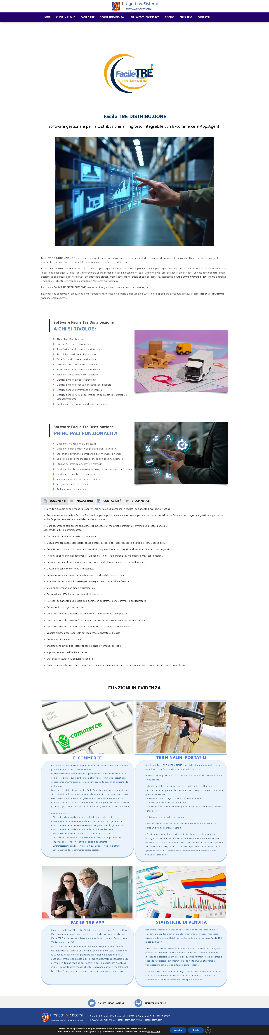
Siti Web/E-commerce (145, 17)
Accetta (178, 1030)
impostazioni (153, 1031)
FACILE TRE (88, 17)
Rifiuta (195, 1030)
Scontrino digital (112, 17)
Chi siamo (186, 17)
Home (47, 17)
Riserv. (169, 17)
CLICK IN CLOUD (65, 17)
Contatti (204, 17)
